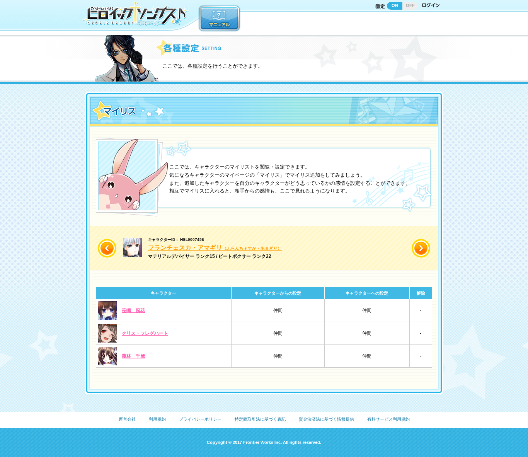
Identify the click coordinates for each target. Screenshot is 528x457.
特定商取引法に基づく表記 (260, 419)
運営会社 (127, 419)
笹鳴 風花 (133, 310)
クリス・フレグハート (145, 333)
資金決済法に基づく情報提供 (326, 419)
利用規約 (157, 419)
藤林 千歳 (133, 356)
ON (395, 5)
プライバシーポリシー (200, 419)
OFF (410, 5)
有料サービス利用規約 (388, 419)
